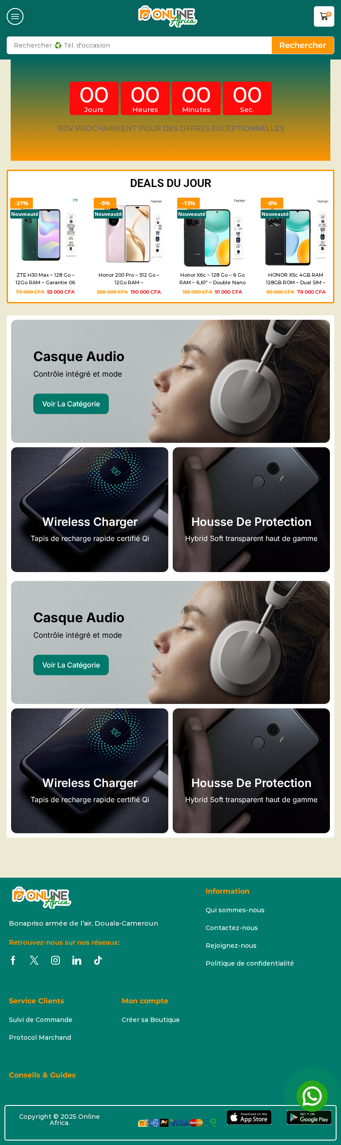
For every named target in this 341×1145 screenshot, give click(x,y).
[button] (15, 16)
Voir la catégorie (71, 403)
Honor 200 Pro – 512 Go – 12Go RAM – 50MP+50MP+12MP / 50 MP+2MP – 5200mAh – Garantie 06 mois (129, 279)
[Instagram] (55, 960)
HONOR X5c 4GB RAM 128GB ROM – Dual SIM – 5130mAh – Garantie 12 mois (296, 279)
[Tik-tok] (98, 960)
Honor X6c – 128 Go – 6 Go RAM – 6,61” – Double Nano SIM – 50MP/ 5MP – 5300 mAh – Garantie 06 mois (212, 279)
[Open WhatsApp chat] (312, 1096)
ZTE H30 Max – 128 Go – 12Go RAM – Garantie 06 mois (45, 279)
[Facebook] (13, 960)
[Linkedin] (76, 960)
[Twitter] (34, 960)
